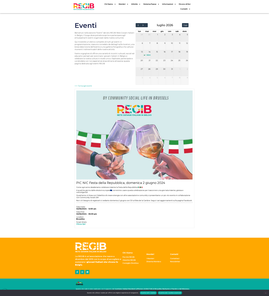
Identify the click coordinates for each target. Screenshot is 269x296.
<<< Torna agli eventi (83, 86)
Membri (122, 4)
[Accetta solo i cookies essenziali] (265, 293)
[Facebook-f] (77, 272)
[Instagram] (82, 272)
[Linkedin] (87, 272)
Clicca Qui (80, 224)
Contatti (183, 9)
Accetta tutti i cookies (148, 293)
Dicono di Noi (184, 4)
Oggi (185, 25)
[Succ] (142, 25)
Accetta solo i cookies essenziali (170, 293)
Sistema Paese (149, 4)
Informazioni (167, 4)
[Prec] (138, 25)
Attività (134, 4)
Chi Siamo (108, 4)
